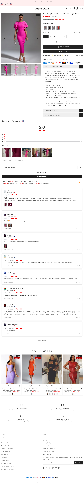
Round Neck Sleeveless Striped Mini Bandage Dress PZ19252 (73, 389)
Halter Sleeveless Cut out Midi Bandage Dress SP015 (52, 389)
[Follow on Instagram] (50, 467)
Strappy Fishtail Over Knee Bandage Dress (31, 389)
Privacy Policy (47, 442)
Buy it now (63, 51)
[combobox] (80, 167)
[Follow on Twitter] (46, 467)
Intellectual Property (49, 448)
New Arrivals (5, 460)
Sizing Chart (46, 437)
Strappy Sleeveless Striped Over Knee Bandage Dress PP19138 (11, 389)
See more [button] (74, 200)
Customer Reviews (48, 451)
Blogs (3, 437)
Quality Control (47, 440)
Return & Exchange (7, 448)
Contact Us (4, 440)
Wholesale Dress (6, 463)
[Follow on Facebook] (43, 467)
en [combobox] (25, 121)
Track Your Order (6, 445)
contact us (76, 97)
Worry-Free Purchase (7, 469)
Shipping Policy (6, 442)
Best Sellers (5, 457)
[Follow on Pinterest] (53, 467)
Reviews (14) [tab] (6, 160)
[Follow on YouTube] (56, 467)
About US (45, 434)
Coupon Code (5, 451)
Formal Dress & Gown (7, 466)
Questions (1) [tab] (18, 160)
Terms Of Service (48, 445)
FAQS (3, 434)
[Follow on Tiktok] (59, 467)
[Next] (37, 38)
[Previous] (4, 38)
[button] (8, 4)
